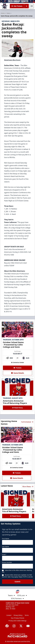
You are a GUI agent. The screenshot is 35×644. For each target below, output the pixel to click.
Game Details (19, 373)
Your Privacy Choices (17, 618)
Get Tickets (18, 6)
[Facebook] (7, 626)
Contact (8, 615)
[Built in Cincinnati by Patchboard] (17, 635)
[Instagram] (14, 626)
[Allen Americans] (4, 6)
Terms (27, 615)
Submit (17, 582)
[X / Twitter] (21, 626)
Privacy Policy (18, 615)
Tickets (18, 368)
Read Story (18, 408)
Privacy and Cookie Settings (17, 621)
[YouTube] (28, 626)
